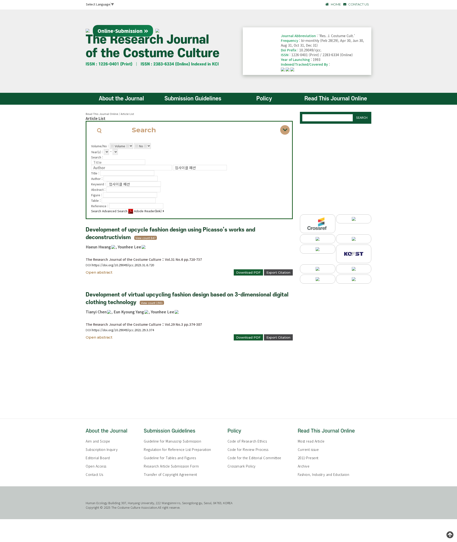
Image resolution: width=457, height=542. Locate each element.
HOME (335, 4)
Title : (95, 173)
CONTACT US (358, 4)
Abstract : (98, 189)
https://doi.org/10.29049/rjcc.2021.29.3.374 (123, 330)
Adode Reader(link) (148, 211)
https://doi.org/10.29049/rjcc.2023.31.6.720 (123, 265)
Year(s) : (97, 152)
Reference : (100, 206)
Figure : (97, 195)
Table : (96, 200)
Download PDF (248, 272)
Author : (97, 178)
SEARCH (362, 117)
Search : (97, 157)
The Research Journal (152, 46)
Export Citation (278, 272)
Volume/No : (100, 146)
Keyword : (99, 184)
